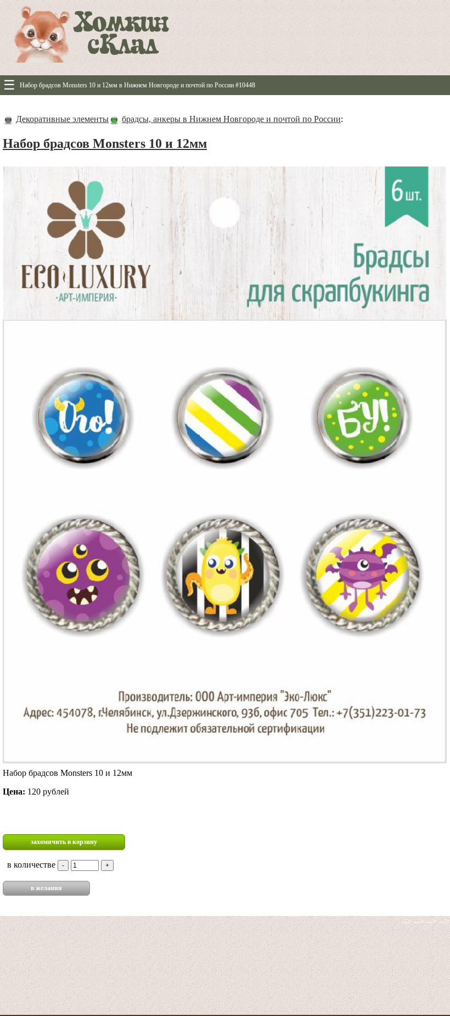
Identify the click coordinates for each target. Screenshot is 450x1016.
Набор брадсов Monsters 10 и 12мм (105, 143)
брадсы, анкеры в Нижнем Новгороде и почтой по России (231, 119)
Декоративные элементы (62, 119)
